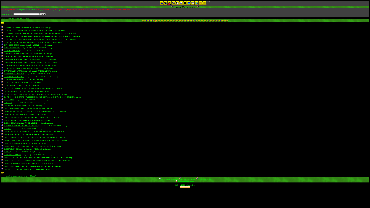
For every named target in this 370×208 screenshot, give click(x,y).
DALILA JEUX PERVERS (12, 155)
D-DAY (6, 80)
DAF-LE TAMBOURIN (11, 108)
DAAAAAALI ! (9, 100)
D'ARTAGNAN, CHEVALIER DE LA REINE (19, 42)
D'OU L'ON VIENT (10, 56)
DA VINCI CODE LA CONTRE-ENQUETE (18, 94)
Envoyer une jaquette (204, 179)
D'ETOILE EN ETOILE (11, 45)
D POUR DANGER (10, 28)
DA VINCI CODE (10, 91)
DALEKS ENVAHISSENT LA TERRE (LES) (18, 140)
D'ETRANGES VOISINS (12, 48)
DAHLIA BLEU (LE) (11, 120)
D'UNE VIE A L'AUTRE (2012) (14, 77)
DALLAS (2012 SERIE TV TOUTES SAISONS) (19, 160)
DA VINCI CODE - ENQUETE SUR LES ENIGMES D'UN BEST (25, 97)
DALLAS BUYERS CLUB (13, 163)
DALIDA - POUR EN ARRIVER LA (16, 146)
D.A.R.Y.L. (7, 82)
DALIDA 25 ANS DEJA (12, 149)
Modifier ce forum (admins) (186, 181)
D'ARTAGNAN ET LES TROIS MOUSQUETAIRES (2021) (23, 39)
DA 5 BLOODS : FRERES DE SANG (16, 88)
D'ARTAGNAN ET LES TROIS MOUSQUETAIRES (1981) (24, 36)
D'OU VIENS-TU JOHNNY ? (13, 59)
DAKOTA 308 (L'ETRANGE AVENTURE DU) (19, 132)
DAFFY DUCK (9, 114)
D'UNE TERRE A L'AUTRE (14, 71)
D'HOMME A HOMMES (12, 51)
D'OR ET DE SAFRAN (11, 54)
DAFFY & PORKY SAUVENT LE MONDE (18, 111)
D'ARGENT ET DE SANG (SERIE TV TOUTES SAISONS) (23, 33)
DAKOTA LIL (9, 134)
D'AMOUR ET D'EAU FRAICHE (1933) (17, 30)
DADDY (7, 106)
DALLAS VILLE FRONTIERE (15, 166)
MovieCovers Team (189, 185)
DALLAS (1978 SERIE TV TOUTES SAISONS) (20, 158)
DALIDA (7, 143)
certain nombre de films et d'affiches (26, 9)
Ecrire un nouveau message (169, 179)
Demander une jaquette (188, 179)
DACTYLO (8, 103)
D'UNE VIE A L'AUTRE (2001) (14, 74)
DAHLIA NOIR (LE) (11, 123)
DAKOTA (7, 129)
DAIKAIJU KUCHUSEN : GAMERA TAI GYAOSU (21, 126)
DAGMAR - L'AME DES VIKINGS (15, 117)
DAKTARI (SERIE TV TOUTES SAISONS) (18, 137)
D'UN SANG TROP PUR (12, 68)
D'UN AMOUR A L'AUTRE (13, 65)
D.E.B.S (6, 85)
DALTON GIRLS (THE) (12, 169)
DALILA (7, 152)
